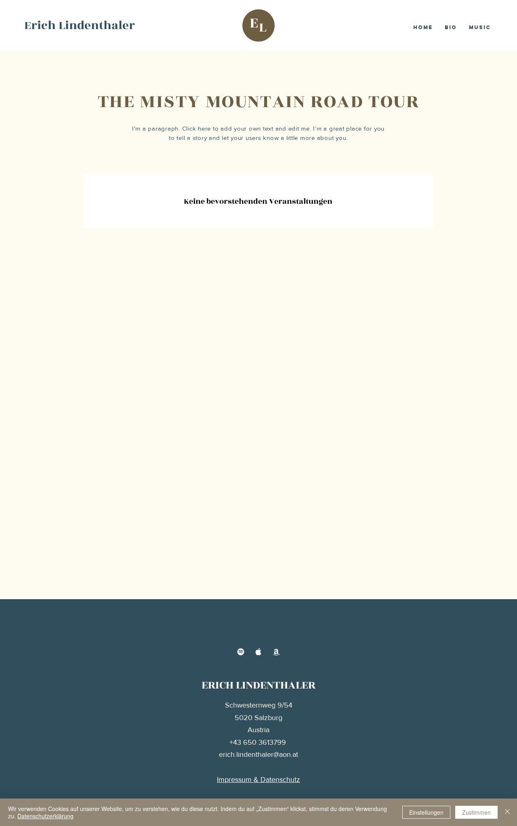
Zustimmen (476, 812)
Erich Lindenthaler (79, 25)
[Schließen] (507, 812)
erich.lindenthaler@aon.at (258, 754)
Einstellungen (426, 812)
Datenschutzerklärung (45, 816)
